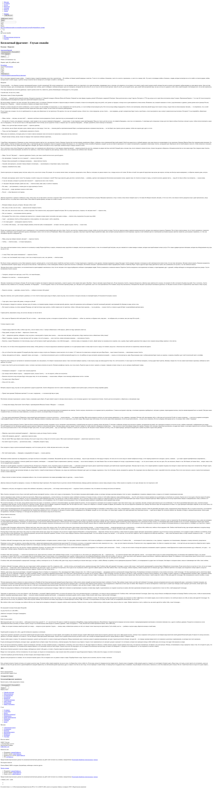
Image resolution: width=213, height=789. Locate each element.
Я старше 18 (4, 676)
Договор (6, 720)
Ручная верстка (8, 695)
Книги (6, 713)
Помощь (6, 14)
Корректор (7, 698)
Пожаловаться (5, 73)
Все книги (4, 27)
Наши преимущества (10, 717)
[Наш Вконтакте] (5, 782)
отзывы (7, 75)
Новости (6, 9)
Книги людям (41, 27)
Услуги (6, 5)
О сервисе (7, 3)
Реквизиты (7, 719)
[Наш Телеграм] (4, 784)
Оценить (10, 66)
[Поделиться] (2, 71)
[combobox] (106, 22)
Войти (2, 20)
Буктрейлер (7, 697)
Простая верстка (8, 694)
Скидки (29, 27)
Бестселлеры (16, 27)
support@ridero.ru (16, 752)
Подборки (34, 27)
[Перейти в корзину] (4, 30)
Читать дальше (5, 768)
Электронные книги (10, 727)
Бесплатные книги (9, 732)
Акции (6, 11)
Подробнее (4, 65)
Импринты (10, 27)
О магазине (7, 711)
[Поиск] (2, 24)
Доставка (6, 736)
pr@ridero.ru (9, 757)
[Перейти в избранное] (2, 30)
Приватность (7, 716)
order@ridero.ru (20, 755)
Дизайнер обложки (9, 700)
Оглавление (13, 75)
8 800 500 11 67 (5, 746)
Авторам (6, 8)
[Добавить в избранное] (2, 68)
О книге (3, 75)
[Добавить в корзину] (7, 56)
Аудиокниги (7, 729)
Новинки (6, 730)
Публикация (7, 703)
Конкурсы (7, 6)
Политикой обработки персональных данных (85, 759)
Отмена (11, 676)
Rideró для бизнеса (9, 704)
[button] (106, 24)
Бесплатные (23, 27)
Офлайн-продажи (9, 692)
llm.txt (5, 722)
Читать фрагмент (5, 53)
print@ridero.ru (17, 754)
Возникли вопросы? (9, 714)
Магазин (6, 2)
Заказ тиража (7, 701)
